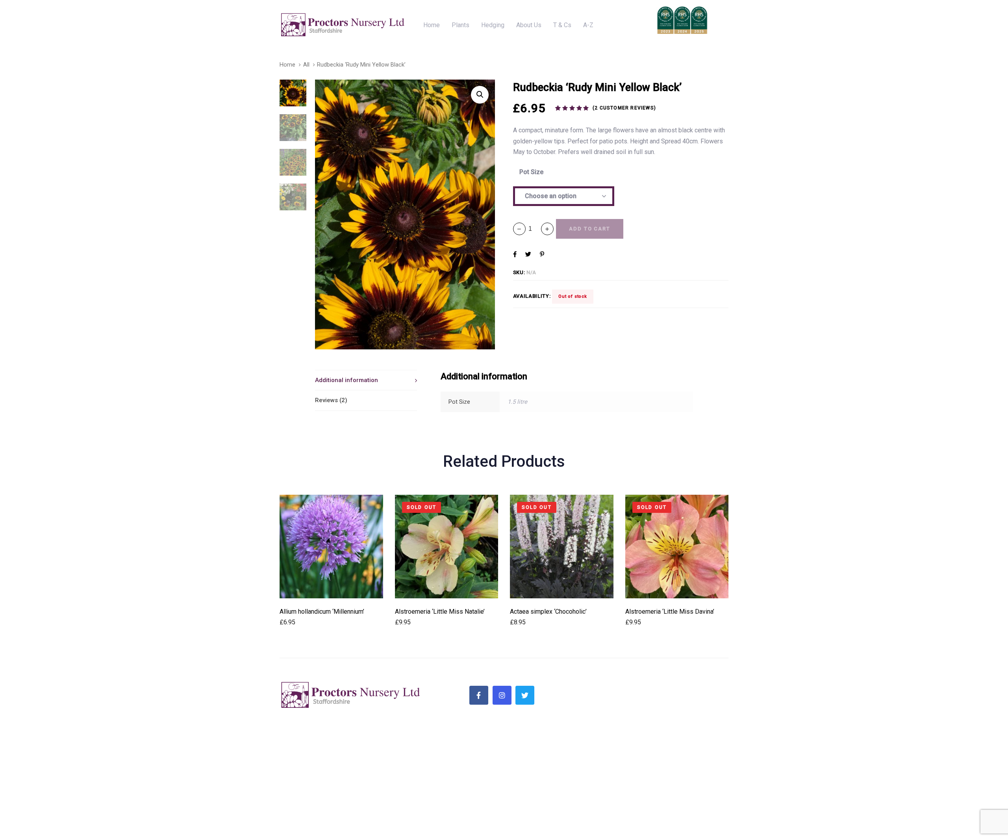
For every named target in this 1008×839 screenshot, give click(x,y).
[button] (547, 229)
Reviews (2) (331, 400)
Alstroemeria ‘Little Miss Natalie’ (440, 611)
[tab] (366, 380)
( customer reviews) (624, 108)
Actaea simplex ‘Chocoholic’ (548, 611)
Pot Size (531, 172)
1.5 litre (517, 401)
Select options (331, 587)
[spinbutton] (533, 228)
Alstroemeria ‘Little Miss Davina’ (669, 611)
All (306, 64)
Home (287, 64)
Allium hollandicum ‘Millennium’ (322, 611)
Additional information (346, 380)
